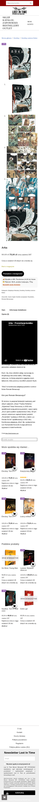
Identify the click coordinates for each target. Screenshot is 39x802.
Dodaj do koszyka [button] (14, 468)
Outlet (7, 28)
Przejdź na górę (7, 439)
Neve (10, 800)
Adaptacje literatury (13, 290)
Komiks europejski (21, 297)
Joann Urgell (11, 297)
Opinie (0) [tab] (5, 314)
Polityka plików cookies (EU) (19, 747)
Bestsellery (11, 25)
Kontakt (19, 732)
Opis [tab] (3, 310)
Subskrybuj (19, 793)
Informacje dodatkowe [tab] (18, 310)
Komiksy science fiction (29, 38)
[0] (4, 797)
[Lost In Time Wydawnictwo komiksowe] (19, 10)
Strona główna (6, 38)
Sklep (6, 17)
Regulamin (19, 743)
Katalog (8, 20)
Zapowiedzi (10, 23)
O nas (19, 729)
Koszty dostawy (19, 736)
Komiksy (16, 38)
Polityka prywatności (19, 740)
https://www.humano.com (12, 433)
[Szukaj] (30, 3)
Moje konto (30, 23)
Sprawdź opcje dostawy (11, 285)
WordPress (27, 800)
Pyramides (31, 297)
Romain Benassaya (7, 299)
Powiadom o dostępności (12, 274)
